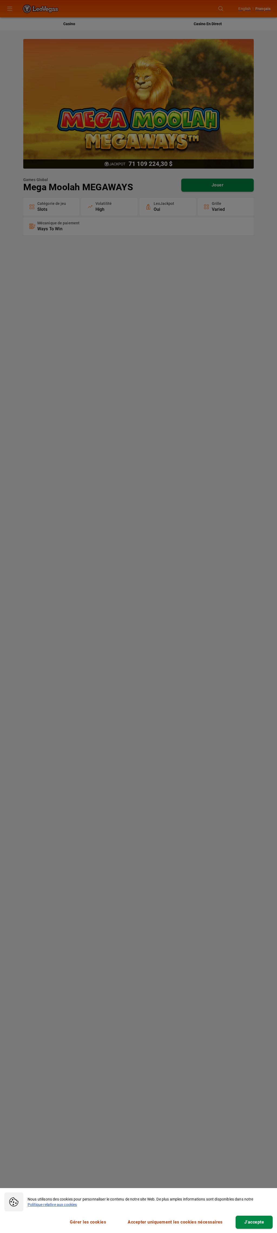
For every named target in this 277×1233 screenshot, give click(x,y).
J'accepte (254, 1222)
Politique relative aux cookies (52, 1204)
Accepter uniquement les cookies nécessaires (175, 1222)
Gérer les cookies (88, 1222)
